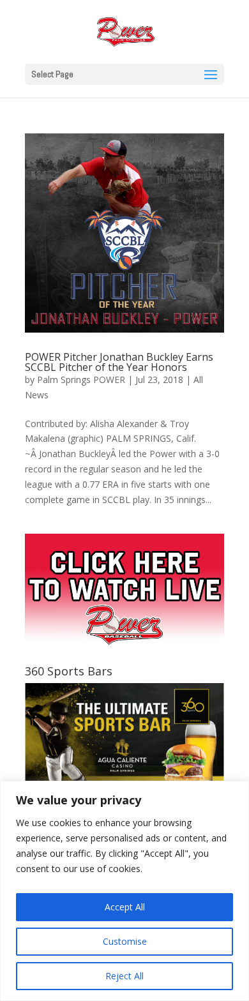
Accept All (125, 907)
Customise (125, 941)
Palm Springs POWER (81, 379)
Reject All (124, 976)
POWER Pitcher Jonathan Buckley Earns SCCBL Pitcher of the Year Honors (119, 362)
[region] (124, 891)
